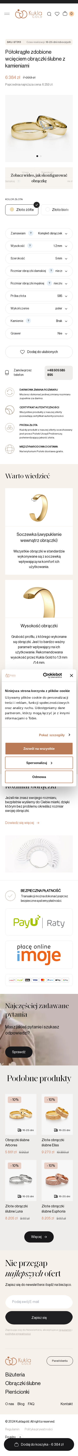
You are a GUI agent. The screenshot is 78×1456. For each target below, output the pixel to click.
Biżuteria (15, 1374)
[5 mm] (47, 258)
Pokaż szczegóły (52, 735)
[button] (39, 352)
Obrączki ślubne (23, 1383)
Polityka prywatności (39, 1429)
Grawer (16, 333)
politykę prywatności (18, 1333)
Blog (21, 1404)
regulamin (65, 1330)
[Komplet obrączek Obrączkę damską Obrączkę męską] (51, 233)
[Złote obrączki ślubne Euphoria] (57, 1190)
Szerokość (18, 258)
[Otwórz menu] (7, 14)
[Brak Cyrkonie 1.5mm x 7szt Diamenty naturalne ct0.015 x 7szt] (50, 321)
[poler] (49, 308)
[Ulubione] (57, 14)
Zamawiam (18, 233)
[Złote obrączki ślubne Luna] (20, 1190)
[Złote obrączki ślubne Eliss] (57, 1124)
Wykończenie (20, 308)
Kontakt (67, 1404)
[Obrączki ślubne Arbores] (20, 1124)
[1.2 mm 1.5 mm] (50, 246)
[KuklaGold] (28, 13)
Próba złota (18, 296)
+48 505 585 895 (56, 373)
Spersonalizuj (36, 762)
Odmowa (39, 777)
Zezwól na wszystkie (39, 748)
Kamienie (17, 321)
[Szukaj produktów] (49, 13)
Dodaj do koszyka (42, 1444)
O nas (9, 1404)
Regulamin (12, 1429)
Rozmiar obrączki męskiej (27, 283)
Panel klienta (60, 1360)
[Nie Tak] (45, 333)
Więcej (36, 1237)
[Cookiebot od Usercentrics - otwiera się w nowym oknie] (45, 675)
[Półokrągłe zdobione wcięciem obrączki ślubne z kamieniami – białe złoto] (57, 209)
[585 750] (47, 296)
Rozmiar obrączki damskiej (28, 271)
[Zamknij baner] (71, 675)
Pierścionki (17, 1392)
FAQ (31, 1404)
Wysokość (18, 246)
